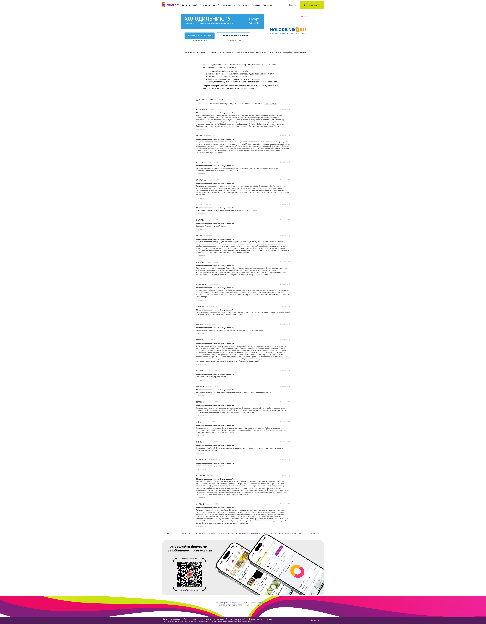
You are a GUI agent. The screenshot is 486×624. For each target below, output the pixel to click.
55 (273, 533)
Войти (292, 5)
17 (191, 533)
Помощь (256, 5)
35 (230, 533)
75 (316, 533)
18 (194, 533)
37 (234, 533)
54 (271, 533)
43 (247, 533)
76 (318, 533)
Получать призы (207, 5)
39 (239, 533)
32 (224, 533)
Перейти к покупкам (199, 36)
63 (290, 533)
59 (282, 533)
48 (258, 533)
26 (211, 533)
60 (284, 533)
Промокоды (243, 5)
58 (280, 533)
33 (226, 533)
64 (292, 533)
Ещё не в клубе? (189, 5)
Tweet (287, 129)
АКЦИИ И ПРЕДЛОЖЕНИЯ (196, 52)
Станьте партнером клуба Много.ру (230, 603)
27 (213, 533)
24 (206, 533)
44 (249, 533)
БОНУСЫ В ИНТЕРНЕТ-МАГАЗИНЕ (251, 52)
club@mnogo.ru (260, 605)
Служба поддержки (293, 52)
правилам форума (212, 85)
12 (181, 533)
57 (277, 533)
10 (176, 533)
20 (198, 533)
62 (288, 533)
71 (308, 533)
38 (237, 533)
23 (204, 533)
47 (256, 533)
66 (297, 533)
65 (295, 533)
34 (228, 533)
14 (185, 533)
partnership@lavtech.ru (261, 603)
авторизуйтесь (271, 103)
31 (221, 533)
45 (252, 533)
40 (241, 533)
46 (254, 533)
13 (183, 533)
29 (217, 533)
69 (303, 533)
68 (301, 533)
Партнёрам (268, 5)
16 (189, 533)
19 (196, 533)
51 (265, 533)
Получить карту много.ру (234, 36)
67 (299, 533)
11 (178, 533)
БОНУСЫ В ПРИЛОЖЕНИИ (221, 52)
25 (209, 533)
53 (269, 533)
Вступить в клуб (312, 5)
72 (310, 533)
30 (219, 533)
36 (232, 533)
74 (314, 533)
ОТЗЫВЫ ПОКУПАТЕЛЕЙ (280, 52)
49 (260, 533)
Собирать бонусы (226, 5)
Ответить (202, 129)
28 (215, 533)
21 (200, 533)
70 (305, 533)
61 (286, 533)
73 (312, 533)
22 (202, 533)
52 (267, 533)
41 (243, 533)
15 (187, 533)
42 (245, 533)
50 (262, 533)
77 (320, 533)
